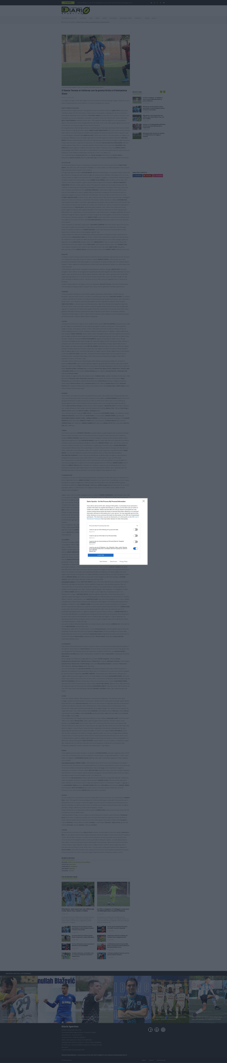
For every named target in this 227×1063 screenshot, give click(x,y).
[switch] (135, 529)
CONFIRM (100, 555)
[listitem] (113, 526)
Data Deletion (103, 561)
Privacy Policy (123, 561)
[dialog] (113, 531)
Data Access (113, 561)
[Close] (144, 501)
